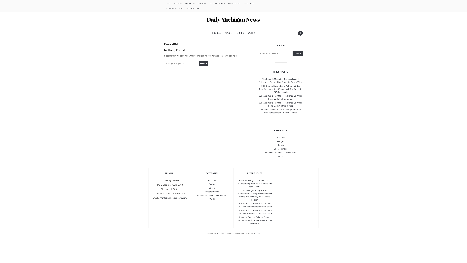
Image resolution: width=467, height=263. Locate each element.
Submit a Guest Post (174, 8)
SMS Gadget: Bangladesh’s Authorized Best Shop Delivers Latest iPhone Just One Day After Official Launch (281, 89)
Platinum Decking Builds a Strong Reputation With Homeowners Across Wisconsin (255, 220)
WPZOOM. (257, 233)
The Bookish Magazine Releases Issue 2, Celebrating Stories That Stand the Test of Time (254, 183)
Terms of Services (217, 3)
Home (168, 3)
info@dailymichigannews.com (173, 198)
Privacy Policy (234, 3)
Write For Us (249, 3)
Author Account (193, 8)
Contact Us (190, 3)
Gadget (229, 33)
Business (216, 33)
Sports (240, 33)
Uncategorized (280, 149)
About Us (178, 3)
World (251, 33)
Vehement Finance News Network (280, 152)
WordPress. (221, 233)
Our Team (202, 3)
